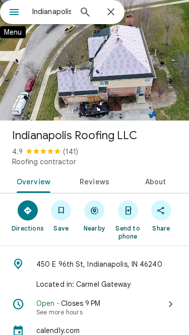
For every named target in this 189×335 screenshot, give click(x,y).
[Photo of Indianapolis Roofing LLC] (94, 60)
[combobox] (51, 12)
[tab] (32, 181)
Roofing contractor (44, 161)
